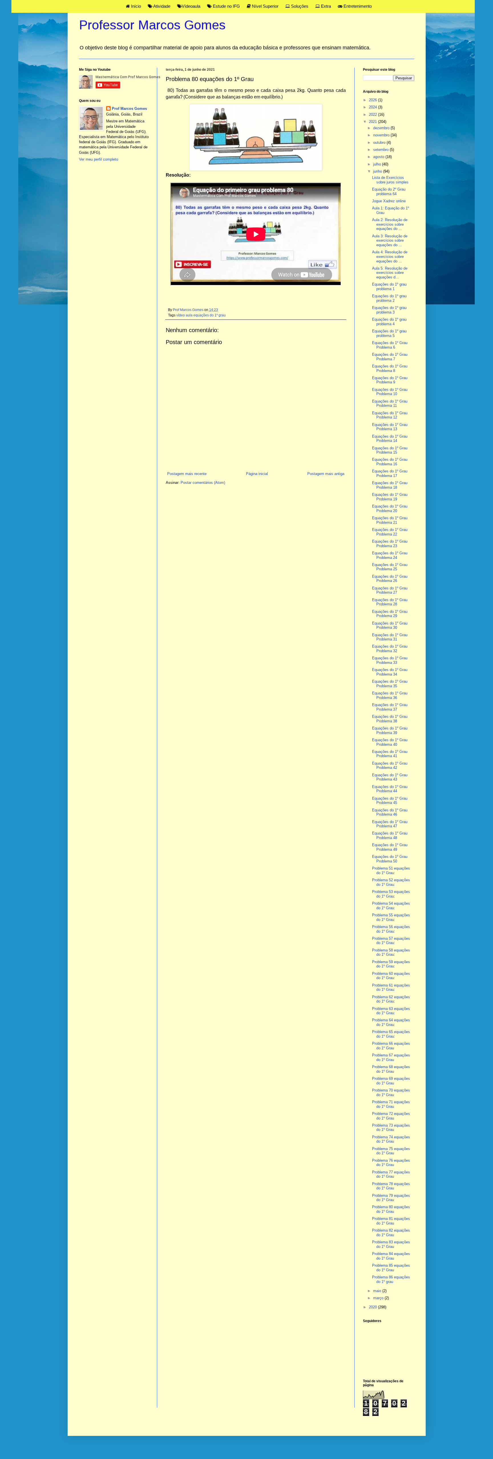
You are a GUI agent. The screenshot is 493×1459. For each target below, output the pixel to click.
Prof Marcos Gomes (129, 108)
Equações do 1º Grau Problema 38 (389, 718)
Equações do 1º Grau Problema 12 (389, 415)
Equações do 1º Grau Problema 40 (389, 742)
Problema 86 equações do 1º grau (391, 1279)
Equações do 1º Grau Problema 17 (389, 473)
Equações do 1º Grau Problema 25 (389, 567)
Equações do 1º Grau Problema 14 (389, 438)
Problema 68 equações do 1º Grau (391, 1069)
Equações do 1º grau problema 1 (389, 286)
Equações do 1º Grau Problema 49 (389, 847)
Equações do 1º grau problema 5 (389, 333)
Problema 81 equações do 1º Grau (391, 1220)
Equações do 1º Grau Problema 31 (389, 637)
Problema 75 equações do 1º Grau (391, 1151)
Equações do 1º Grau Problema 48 (389, 835)
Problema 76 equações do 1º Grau (391, 1162)
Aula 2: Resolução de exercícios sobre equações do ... (389, 224)
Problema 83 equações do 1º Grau (391, 1244)
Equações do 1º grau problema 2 (389, 298)
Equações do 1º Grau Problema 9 (389, 380)
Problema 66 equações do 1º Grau (391, 1045)
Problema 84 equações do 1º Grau (391, 1256)
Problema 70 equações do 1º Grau (391, 1092)
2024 (373, 107)
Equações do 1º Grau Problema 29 (389, 613)
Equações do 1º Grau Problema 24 (389, 555)
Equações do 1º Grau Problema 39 (389, 730)
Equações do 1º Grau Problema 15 (389, 450)
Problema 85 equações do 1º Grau (391, 1267)
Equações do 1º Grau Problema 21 (389, 520)
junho (378, 171)
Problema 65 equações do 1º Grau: (391, 1034)
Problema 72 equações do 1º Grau (391, 1116)
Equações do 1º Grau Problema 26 (389, 578)
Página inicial (257, 474)
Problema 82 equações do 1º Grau (391, 1232)
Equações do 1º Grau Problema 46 (389, 812)
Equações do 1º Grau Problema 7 (389, 356)
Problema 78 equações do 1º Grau (391, 1186)
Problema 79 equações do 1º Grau (391, 1197)
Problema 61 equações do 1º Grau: (391, 987)
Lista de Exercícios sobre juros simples (390, 179)
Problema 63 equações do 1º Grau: (391, 1011)
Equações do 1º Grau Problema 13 (389, 427)
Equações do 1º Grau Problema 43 (389, 777)
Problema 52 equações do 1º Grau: (391, 882)
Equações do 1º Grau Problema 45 (389, 800)
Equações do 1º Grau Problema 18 (389, 485)
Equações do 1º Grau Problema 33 (389, 660)
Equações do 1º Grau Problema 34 (389, 672)
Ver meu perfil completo (98, 159)
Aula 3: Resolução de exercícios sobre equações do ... (389, 240)
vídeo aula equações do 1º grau (201, 315)
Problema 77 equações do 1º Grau (391, 1174)
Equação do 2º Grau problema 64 (388, 191)
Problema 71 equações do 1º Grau (391, 1104)
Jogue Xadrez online (389, 201)
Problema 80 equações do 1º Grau (391, 1209)
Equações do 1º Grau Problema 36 (389, 695)
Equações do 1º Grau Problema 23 (389, 543)
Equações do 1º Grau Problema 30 (389, 625)
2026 (373, 100)
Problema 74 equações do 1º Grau (391, 1139)
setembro (381, 149)
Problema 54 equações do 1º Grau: (391, 905)
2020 (373, 1307)
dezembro (382, 128)
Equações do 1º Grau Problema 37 (389, 707)
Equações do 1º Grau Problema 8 (389, 368)
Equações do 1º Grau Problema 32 (389, 648)
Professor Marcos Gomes (152, 25)
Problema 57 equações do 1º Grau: (391, 940)
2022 (373, 114)
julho (377, 164)
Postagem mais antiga (325, 474)
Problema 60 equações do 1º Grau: (391, 975)
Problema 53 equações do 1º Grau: (391, 894)
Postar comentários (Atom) (203, 482)
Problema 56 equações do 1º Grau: (391, 929)
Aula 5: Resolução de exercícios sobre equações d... (389, 272)
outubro (380, 142)
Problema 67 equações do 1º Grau (391, 1057)
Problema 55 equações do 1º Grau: (391, 917)
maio (377, 1291)
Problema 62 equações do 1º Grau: (391, 999)
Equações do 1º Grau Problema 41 (389, 753)
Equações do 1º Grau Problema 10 (389, 391)
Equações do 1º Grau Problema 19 (389, 496)
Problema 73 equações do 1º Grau (391, 1127)
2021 (373, 122)
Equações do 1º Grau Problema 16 (389, 461)
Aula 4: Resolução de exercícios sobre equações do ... (389, 256)
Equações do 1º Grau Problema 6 (389, 345)
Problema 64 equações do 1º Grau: (391, 1022)
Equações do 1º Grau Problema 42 (389, 765)
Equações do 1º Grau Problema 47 (389, 824)
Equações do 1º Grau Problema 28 (389, 602)
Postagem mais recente (187, 474)
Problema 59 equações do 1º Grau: (391, 964)
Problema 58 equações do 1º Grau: (391, 952)
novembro (382, 135)
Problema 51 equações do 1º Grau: (391, 870)
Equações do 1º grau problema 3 (389, 310)
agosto (379, 157)
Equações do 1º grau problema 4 (389, 321)
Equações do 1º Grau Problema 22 (389, 532)
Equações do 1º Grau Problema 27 (389, 590)
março (379, 1298)
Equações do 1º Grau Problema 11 (389, 403)
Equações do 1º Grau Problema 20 (389, 508)
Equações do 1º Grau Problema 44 (389, 789)
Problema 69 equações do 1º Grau (391, 1080)
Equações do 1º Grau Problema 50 (389, 858)
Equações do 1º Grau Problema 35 (389, 683)
